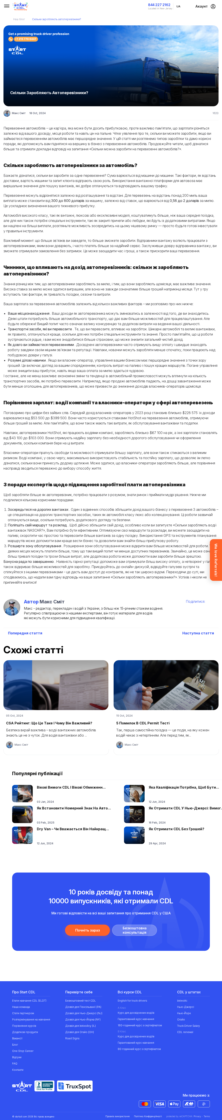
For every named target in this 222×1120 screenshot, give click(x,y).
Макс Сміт (19, 113)
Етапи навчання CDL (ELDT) (29, 1000)
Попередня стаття (25, 633)
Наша (21, 1007)
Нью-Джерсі (185, 1007)
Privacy (197, 1116)
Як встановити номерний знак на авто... (74, 808)
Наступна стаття (198, 633)
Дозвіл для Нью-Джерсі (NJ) (83, 1013)
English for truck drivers (132, 1000)
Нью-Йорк (184, 1013)
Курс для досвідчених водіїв (136, 1012)
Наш (19, 19)
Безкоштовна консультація (135, 930)
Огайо (181, 1019)
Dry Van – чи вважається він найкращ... (73, 829)
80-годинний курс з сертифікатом (139, 1049)
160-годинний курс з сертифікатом (140, 1025)
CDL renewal (185, 1032)
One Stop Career (22, 1051)
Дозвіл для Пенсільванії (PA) (83, 1007)
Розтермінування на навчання (31, 1019)
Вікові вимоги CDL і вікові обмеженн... (71, 787)
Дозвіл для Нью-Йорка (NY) (83, 1019)
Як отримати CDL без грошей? (176, 829)
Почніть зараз (87, 930)
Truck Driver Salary (188, 1025)
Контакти (17, 1069)
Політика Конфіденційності (148, 1116)
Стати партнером (23, 1013)
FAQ (14, 1063)
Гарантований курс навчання (136, 1019)
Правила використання (117, 1116)
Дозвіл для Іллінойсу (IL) (80, 1025)
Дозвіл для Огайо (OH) (79, 1032)
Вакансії (17, 1038)
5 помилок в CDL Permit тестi (143, 723)
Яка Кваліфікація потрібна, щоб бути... (184, 787)
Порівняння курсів (24, 1025)
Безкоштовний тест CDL (80, 1000)
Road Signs (72, 1038)
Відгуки (16, 1057)
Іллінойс (182, 1000)
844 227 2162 (159, 5)
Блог (15, 1044)
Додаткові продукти (25, 1032)
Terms (207, 1116)
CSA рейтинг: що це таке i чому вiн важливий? (49, 723)
